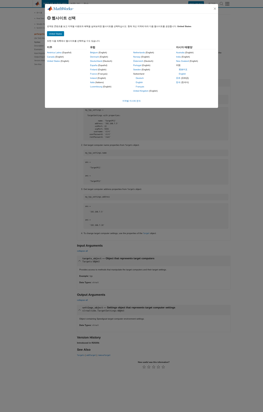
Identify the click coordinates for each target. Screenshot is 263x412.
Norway (136, 57)
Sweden (137, 69)
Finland (93, 69)
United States (53, 61)
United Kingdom (141, 91)
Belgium (94, 52)
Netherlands (139, 52)
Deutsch (140, 78)
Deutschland (96, 61)
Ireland (93, 78)
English (139, 82)
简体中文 (183, 69)
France (93, 74)
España (93, 65)
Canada (51, 57)
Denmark (94, 57)
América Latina (54, 52)
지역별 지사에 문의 (131, 101)
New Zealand (182, 61)
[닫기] (215, 9)
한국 (178, 82)
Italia (92, 82)
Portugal (137, 65)
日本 (178, 78)
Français (140, 86)
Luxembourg (96, 86)
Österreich (138, 61)
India (178, 57)
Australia (180, 52)
